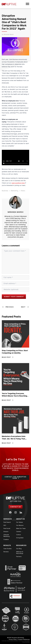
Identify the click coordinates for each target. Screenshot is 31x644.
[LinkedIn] (21, 512)
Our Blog (19, 548)
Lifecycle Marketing (6, 535)
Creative (6, 539)
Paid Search (7, 522)
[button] (27, 4)
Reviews (6, 551)
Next (23, 307)
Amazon (5, 531)
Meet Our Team (21, 528)
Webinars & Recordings (19, 552)
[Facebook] (10, 512)
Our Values (19, 522)
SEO (4, 525)
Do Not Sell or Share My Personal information (10, 640)
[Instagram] (15, 512)
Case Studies (7, 548)
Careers (18, 531)
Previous (10, 307)
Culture (18, 534)
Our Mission (20, 525)
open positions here (18, 183)
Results (7, 545)
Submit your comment (14, 296)
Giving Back (19, 538)
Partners (19, 556)
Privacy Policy (13, 639)
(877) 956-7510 (15, 501)
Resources (21, 545)
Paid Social (6, 528)
